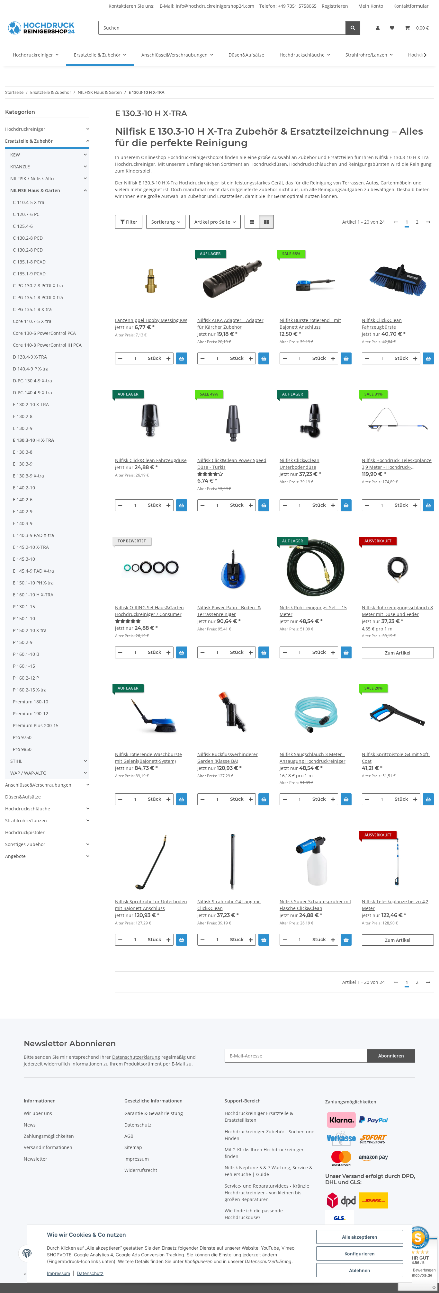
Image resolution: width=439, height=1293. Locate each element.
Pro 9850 (22, 749)
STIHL (16, 761)
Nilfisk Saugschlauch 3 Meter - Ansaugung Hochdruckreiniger (312, 757)
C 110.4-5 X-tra (28, 202)
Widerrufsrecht (140, 1170)
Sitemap (133, 1147)
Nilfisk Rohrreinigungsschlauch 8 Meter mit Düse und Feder (397, 610)
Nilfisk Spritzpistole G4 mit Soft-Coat (396, 757)
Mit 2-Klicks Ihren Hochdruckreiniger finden (264, 1152)
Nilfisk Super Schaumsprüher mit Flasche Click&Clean (315, 904)
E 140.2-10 (24, 488)
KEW (15, 155)
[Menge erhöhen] (168, 358)
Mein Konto (370, 6)
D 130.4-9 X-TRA (30, 357)
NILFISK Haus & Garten (35, 190)
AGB (128, 1136)
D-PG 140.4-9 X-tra (32, 392)
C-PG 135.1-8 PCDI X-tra (38, 297)
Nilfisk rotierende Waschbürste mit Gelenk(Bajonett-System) (148, 757)
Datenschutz (90, 1273)
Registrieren (335, 6)
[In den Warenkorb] (181, 358)
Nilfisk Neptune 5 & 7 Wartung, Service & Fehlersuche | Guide (268, 1170)
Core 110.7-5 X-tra (32, 321)
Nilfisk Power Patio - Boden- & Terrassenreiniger (229, 610)
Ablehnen (359, 1270)
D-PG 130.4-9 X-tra (32, 381)
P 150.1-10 (24, 618)
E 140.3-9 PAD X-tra (33, 535)
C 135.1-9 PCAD (29, 274)
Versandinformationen (48, 1147)
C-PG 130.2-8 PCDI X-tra (38, 285)
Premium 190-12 (30, 713)
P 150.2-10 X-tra (30, 630)
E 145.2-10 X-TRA (31, 547)
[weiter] (428, 222)
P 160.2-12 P (26, 678)
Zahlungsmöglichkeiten (49, 1136)
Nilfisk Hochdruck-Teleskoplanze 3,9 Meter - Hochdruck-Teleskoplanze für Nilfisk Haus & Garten (397, 463)
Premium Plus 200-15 (35, 725)
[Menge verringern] (120, 358)
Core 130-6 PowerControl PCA (44, 333)
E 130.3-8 (22, 452)
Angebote (15, 856)
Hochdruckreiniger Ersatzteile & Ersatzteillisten (259, 1116)
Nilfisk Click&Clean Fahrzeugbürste (382, 323)
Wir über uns (38, 1113)
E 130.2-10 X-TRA (31, 404)
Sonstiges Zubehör (25, 844)
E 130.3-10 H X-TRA (33, 440)
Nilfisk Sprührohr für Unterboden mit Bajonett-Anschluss (151, 904)
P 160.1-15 (24, 666)
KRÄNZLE (20, 167)
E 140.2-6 (22, 499)
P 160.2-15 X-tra (30, 690)
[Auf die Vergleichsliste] (159, 255)
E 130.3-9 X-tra (28, 476)
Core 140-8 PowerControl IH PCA (47, 345)
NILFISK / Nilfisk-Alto (32, 178)
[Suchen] (352, 28)
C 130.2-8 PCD (28, 238)
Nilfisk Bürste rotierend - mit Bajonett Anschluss (310, 323)
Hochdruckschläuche (27, 809)
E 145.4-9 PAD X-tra (33, 571)
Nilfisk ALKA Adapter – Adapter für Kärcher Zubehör (230, 323)
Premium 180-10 (30, 702)
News (30, 1125)
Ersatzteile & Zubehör (29, 141)
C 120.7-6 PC (26, 214)
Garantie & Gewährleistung (153, 1113)
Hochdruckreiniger (25, 129)
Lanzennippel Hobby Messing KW (151, 320)
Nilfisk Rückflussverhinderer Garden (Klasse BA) (227, 757)
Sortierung (163, 222)
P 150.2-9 (22, 642)
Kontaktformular (411, 6)
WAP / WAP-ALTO (28, 773)
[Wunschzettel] (392, 28)
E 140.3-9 (22, 523)
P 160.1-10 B (26, 654)
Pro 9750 (22, 737)
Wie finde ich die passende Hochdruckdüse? (254, 1214)
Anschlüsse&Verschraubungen (38, 785)
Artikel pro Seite (212, 222)
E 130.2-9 (22, 428)
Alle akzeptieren (359, 1237)
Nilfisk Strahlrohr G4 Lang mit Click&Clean (229, 904)
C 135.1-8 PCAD (29, 262)
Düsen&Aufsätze (23, 797)
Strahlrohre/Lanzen (26, 820)
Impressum (58, 1273)
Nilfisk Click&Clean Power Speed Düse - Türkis (231, 463)
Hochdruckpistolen (25, 832)
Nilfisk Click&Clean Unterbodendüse (299, 463)
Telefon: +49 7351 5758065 (288, 6)
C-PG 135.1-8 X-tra (32, 309)
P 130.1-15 (24, 606)
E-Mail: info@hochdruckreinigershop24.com (207, 6)
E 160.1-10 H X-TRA (33, 595)
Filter (131, 222)
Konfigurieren (360, 1253)
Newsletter (35, 1159)
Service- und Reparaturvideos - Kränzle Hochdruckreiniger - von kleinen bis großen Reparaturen (267, 1192)
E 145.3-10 (24, 559)
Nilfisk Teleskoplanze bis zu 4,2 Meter (395, 904)
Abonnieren (391, 1056)
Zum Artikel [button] (397, 653)
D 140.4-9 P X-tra (31, 369)
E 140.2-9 (22, 511)
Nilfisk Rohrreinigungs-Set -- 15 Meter (313, 610)
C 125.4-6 (23, 226)
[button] (378, 28)
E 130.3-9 (22, 464)
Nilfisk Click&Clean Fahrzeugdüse (151, 460)
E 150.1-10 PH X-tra (33, 583)
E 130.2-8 (22, 416)
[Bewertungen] (233, 473)
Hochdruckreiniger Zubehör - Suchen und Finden (270, 1134)
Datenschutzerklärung (136, 1057)
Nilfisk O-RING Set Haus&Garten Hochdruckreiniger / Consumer (149, 610)
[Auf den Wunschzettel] (176, 255)
